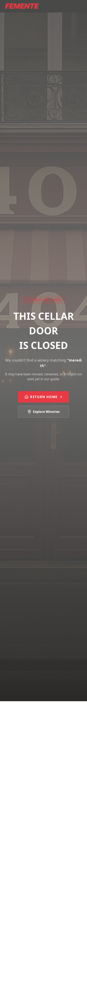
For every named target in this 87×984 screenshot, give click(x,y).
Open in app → (70, 6)
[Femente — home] (22, 6)
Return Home (44, 397)
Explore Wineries (46, 411)
